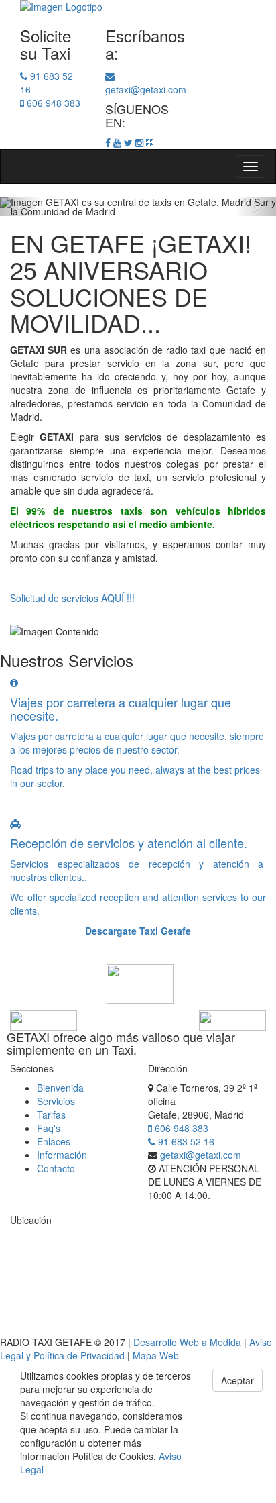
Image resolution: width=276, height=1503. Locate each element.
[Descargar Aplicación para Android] (149, 142)
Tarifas (51, 1114)
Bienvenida (60, 1087)
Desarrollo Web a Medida (187, 1342)
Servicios (56, 1101)
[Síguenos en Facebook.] (108, 142)
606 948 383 (180, 1128)
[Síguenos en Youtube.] (117, 142)
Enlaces (53, 1141)
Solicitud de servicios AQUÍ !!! (72, 598)
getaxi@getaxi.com (200, 1154)
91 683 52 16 (184, 1141)
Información (62, 1154)
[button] (21, 206)
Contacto (56, 1168)
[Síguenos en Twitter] (128, 142)
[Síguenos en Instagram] (139, 142)
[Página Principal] (138, 6)
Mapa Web (156, 1355)
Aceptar (237, 1380)
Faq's (48, 1128)
